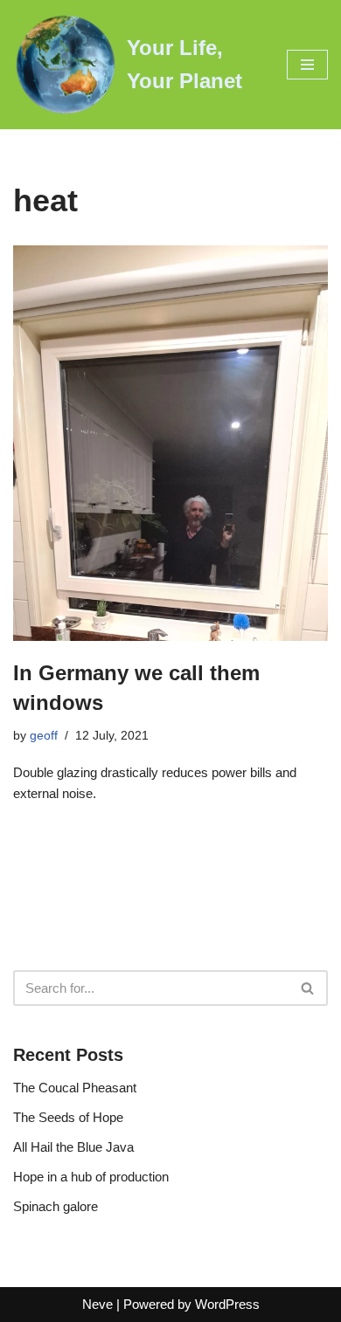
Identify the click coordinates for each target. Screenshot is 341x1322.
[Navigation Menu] (307, 64)
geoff (44, 735)
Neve (97, 1304)
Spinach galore (55, 1206)
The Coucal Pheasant (74, 1087)
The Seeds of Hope (68, 1117)
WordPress (227, 1304)
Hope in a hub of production (91, 1176)
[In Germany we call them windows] (170, 443)
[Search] (308, 988)
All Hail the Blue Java (73, 1147)
